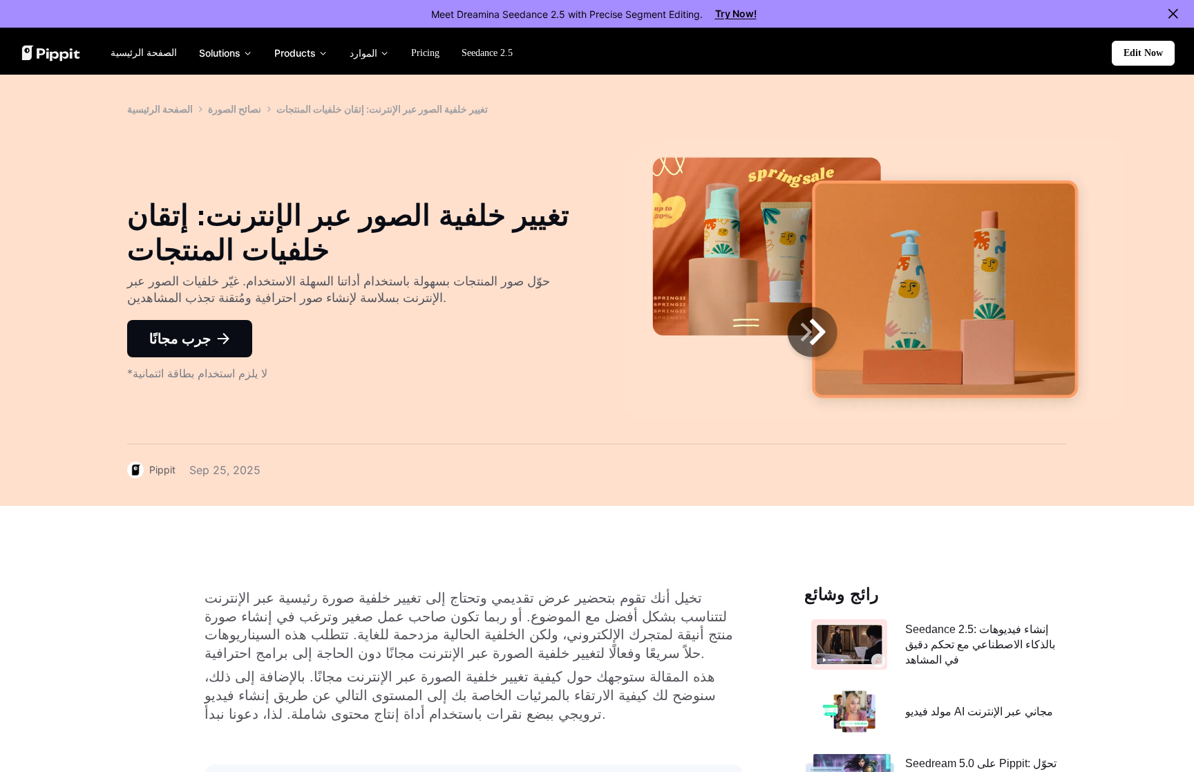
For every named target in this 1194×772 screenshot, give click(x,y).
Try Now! (736, 13)
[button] (1143, 53)
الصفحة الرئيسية (160, 109)
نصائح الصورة (234, 109)
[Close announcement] (1173, 14)
